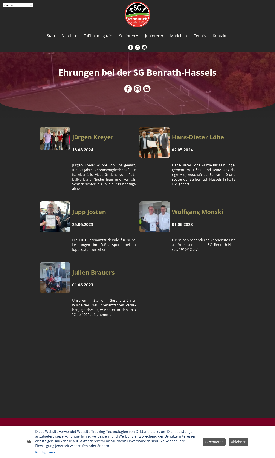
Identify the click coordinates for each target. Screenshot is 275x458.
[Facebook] (130, 47)
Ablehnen (238, 442)
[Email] (144, 47)
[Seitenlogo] (137, 15)
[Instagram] (137, 47)
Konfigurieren (46, 452)
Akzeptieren (214, 442)
